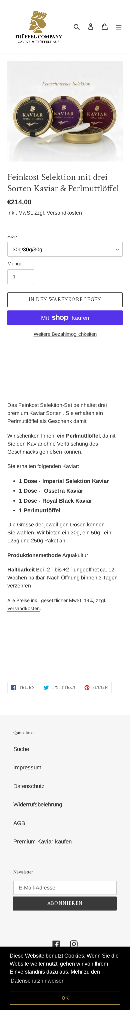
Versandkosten (64, 213)
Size (12, 236)
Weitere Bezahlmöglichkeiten (65, 334)
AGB (19, 823)
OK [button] (65, 998)
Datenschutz (29, 786)
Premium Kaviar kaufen (42, 841)
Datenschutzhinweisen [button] (38, 981)
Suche (21, 749)
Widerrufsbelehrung (37, 804)
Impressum (27, 767)
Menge (14, 263)
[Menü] (119, 26)
